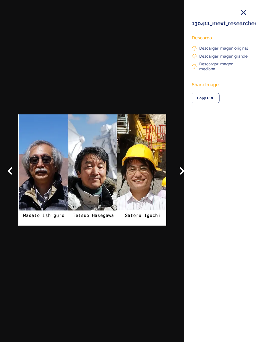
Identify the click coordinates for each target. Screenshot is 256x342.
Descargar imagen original (223, 48)
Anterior (13, 167)
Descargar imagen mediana (216, 66)
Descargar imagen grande (223, 56)
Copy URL (205, 98)
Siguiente (178, 174)
